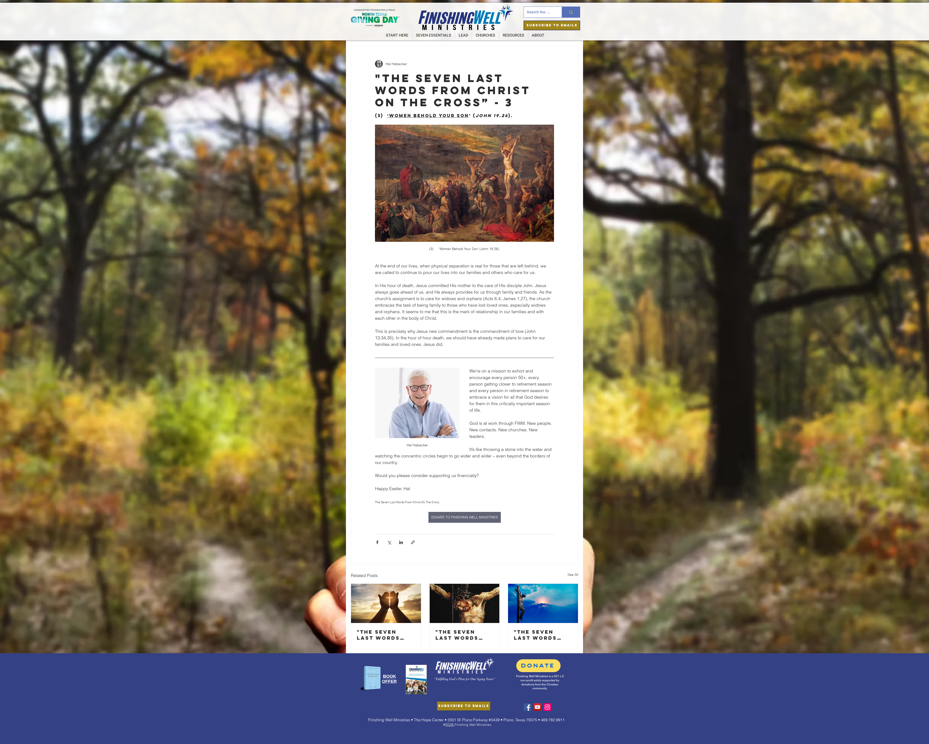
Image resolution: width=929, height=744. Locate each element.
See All (573, 574)
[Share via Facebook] (377, 542)
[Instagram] (547, 707)
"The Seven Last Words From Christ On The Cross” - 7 (385, 635)
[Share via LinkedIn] (401, 542)
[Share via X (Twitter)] (389, 542)
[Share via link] (413, 542)
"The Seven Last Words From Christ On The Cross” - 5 (542, 635)
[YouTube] (537, 707)
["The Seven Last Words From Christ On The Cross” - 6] (465, 603)
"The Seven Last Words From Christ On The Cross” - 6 (463, 635)
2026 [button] (450, 724)
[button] (552, 25)
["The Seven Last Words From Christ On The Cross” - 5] (543, 603)
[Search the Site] (571, 12)
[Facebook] (527, 707)
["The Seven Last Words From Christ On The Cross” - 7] (386, 603)
